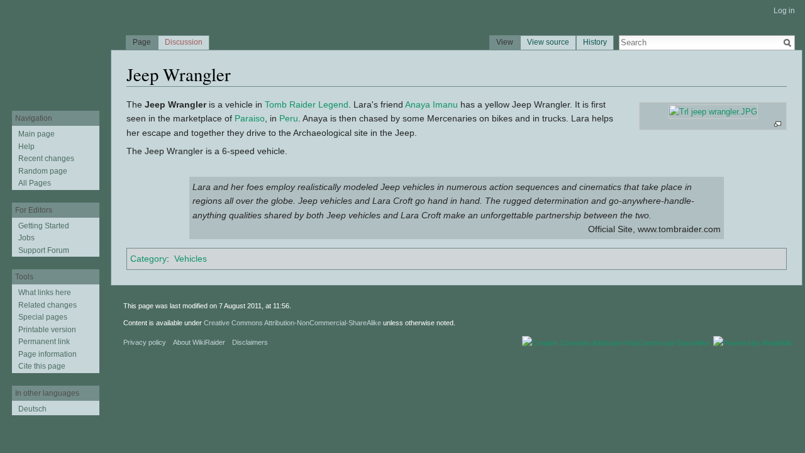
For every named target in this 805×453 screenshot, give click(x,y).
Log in (784, 10)
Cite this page (41, 366)
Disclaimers (250, 342)
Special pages (42, 317)
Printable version (47, 329)
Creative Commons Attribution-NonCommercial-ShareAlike (292, 323)
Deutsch (32, 409)
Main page (36, 134)
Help (26, 146)
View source (548, 42)
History (595, 42)
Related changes (47, 305)
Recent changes (46, 158)
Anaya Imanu (431, 104)
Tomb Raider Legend (306, 104)
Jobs (26, 237)
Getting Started (43, 225)
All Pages (34, 183)
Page (142, 42)
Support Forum (43, 250)
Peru (288, 118)
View (504, 42)
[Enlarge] (777, 124)
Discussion (184, 42)
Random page (42, 171)
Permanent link (44, 341)
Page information (47, 354)
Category (148, 259)
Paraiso (250, 118)
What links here (44, 292)
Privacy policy (144, 342)
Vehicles (190, 259)
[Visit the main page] (55, 50)
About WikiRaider (199, 342)
